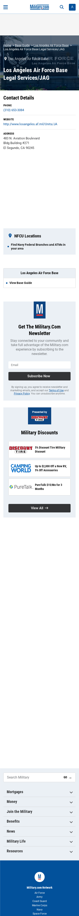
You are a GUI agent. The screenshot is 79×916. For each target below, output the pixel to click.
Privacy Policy (22, 393)
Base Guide (22, 45)
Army (39, 896)
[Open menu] (5, 7)
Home (7, 45)
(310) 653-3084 (13, 110)
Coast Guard (39, 901)
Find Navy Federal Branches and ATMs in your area (38, 246)
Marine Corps (39, 905)
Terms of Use (56, 390)
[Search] (62, 7)
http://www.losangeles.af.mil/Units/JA (30, 124)
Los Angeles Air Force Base (51, 45)
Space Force (40, 913)
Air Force (40, 892)
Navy (40, 909)
